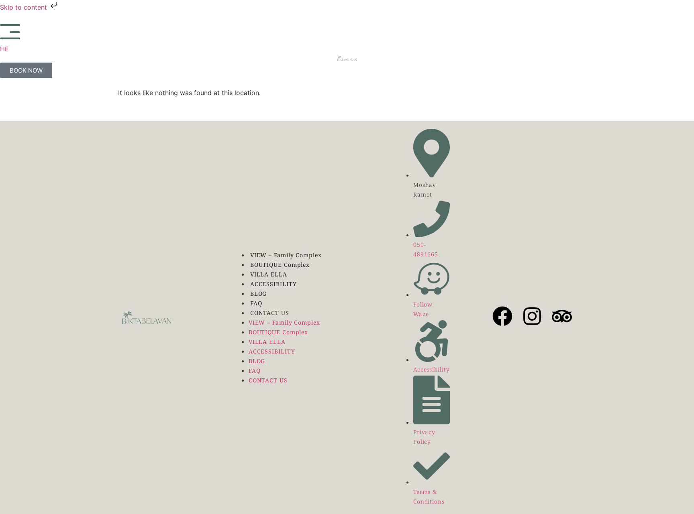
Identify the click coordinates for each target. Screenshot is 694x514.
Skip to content (24, 7)
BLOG (258, 294)
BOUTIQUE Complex (280, 265)
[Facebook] (502, 316)
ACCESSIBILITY (273, 284)
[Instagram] (532, 316)
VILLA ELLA (268, 274)
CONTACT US (269, 313)
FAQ (256, 303)
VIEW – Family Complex (286, 255)
